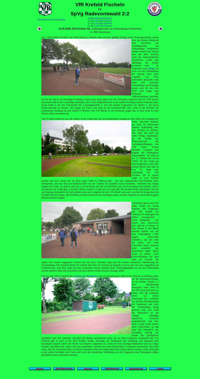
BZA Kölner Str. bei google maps (51, 19)
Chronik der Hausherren (85, 276)
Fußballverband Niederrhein (100, 18)
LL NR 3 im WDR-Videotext (100, 25)
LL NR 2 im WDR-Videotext (100, 23)
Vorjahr (151, 68)
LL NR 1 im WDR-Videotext (100, 20)
